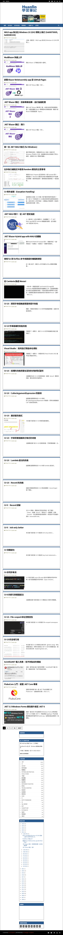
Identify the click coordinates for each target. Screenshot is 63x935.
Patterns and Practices (28, 772)
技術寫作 (24, 790)
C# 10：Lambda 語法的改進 (16, 460)
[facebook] (49, 1)
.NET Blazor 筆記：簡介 (14, 124)
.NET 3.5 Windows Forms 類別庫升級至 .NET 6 (24, 706)
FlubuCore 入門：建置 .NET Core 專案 (20, 684)
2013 (23, 885)
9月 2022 (25, 854)
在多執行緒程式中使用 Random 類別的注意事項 (24, 169)
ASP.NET (23, 766)
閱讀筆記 (24, 25)
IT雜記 (23, 776)
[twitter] (54, 1)
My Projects (25, 810)
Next (19, 728)
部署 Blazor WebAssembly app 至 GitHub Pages (25, 79)
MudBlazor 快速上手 (13, 57)
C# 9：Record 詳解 (12, 505)
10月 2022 (25, 852)
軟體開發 (24, 780)
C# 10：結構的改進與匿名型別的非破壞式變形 (24, 370)
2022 (23, 832)
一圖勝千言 (30, 25)
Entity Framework (26, 800)
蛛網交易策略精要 (24, 753)
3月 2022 (25, 862)
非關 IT (23, 816)
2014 (23, 883)
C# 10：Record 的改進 (13, 482)
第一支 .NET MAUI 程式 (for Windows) (20, 146)
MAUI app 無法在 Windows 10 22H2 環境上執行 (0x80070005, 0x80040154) (31, 33)
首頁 (4, 1)
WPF (23, 806)
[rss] (59, 1)
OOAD (23, 796)
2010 (23, 891)
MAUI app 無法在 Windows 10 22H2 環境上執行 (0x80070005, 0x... (32, 836)
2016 (23, 879)
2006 (23, 899)
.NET (23, 762)
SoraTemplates (11, 932)
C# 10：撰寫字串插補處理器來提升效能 (21, 303)
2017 (23, 877)
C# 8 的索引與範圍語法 (14, 594)
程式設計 (10, 25)
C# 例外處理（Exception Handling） (20, 191)
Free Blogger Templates (28, 932)
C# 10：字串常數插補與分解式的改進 (20, 437)
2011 (23, 889)
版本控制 (24, 782)
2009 (23, 893)
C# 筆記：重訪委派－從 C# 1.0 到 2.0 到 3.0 (30, 750)
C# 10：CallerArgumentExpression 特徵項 (23, 393)
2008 (23, 895)
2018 (23, 875)
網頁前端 (24, 794)
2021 (23, 869)
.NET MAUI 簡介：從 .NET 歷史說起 (19, 214)
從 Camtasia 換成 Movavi (15, 281)
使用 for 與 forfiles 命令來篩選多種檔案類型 (23, 258)
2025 (23, 826)
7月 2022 (25, 856)
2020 (23, 871)
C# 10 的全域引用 (11, 639)
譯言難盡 (24, 778)
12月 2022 (25, 834)
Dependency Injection (27, 784)
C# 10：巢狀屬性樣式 (13, 415)
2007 (23, 897)
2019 (23, 873)
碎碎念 (23, 786)
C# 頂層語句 (9, 549)
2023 (23, 830)
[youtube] (52, 1)
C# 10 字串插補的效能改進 (15, 325)
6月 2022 (25, 858)
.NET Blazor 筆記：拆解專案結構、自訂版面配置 (25, 102)
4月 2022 (25, 860)
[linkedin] (57, 1)
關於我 (7, 1)
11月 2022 (25, 849)
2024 (23, 828)
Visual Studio (25, 774)
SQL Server (24, 804)
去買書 (36, 25)
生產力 (23, 812)
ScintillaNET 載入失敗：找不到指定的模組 (22, 661)
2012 (23, 887)
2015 (23, 881)
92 (14, 728)
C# (22, 764)
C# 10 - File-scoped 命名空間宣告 (18, 616)
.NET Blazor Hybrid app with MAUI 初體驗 (22, 236)
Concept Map (25, 808)
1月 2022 (25, 866)
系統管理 (24, 792)
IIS (22, 802)
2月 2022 (25, 864)
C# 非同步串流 (10, 572)
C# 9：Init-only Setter (14, 527)
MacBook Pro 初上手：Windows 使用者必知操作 (31, 746)
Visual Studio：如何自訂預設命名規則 (20, 348)
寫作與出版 (17, 25)
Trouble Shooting (26, 788)
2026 (23, 824)
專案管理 (24, 814)
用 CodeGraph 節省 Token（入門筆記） (29, 743)
